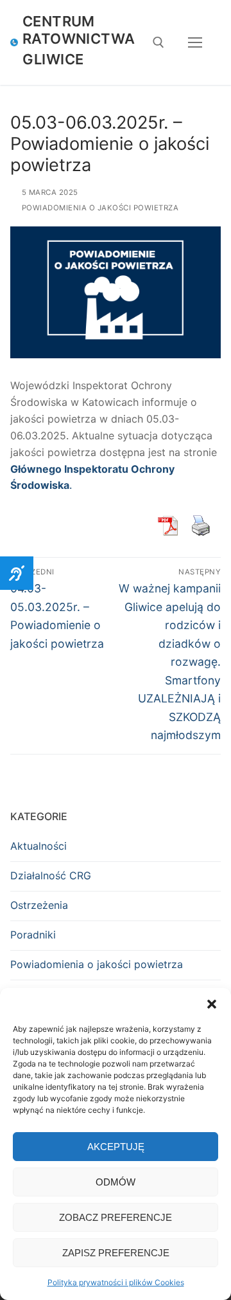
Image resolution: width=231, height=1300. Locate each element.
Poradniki (33, 934)
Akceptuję (115, 1146)
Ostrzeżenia (39, 905)
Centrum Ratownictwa (78, 30)
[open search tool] (158, 42)
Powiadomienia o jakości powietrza (98, 207)
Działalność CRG (50, 875)
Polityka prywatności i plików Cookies (115, 1282)
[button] (211, 1004)
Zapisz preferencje (115, 1252)
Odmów (115, 1181)
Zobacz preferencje (115, 1217)
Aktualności (38, 845)
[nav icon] (195, 42)
